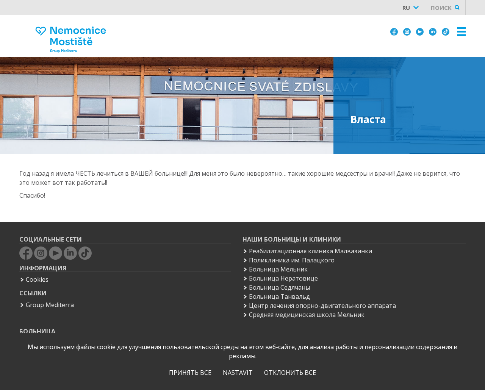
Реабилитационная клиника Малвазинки (310, 251)
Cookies (37, 279)
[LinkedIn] (432, 31)
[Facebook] (394, 31)
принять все (190, 372)
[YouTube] (420, 31)
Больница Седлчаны (279, 287)
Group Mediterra (50, 305)
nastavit (238, 372)
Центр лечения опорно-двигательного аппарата (322, 305)
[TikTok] (445, 31)
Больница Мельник (278, 269)
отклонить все (290, 372)
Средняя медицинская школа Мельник (307, 314)
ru (406, 7)
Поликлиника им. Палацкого (292, 260)
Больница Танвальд (279, 296)
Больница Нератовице (283, 278)
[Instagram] (407, 31)
